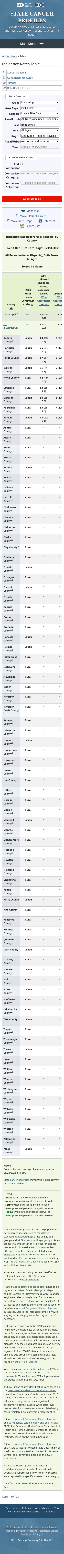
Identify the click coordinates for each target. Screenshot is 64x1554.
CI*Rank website (28, 1361)
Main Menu (28, 44)
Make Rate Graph (21, 221)
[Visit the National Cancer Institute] (24, 3)
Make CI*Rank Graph (33, 216)
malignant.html (30, 1279)
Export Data (33, 226)
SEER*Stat (9, 1254)
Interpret (49, 221)
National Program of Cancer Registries (36, 1308)
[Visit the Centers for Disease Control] (39, 3)
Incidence (11, 56)
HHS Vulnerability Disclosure (24, 1511)
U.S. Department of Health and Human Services (31, 1527)
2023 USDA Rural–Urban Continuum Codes (32, 1390)
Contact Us (51, 1511)
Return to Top (10, 1496)
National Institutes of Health (22, 1530)
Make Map (33, 211)
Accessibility (42, 1508)
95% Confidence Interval (43, 301)
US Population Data (25, 1261)
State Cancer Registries (16, 1179)
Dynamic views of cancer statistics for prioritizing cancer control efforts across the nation (32, 30)
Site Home (11, 1508)
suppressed (28, 1465)
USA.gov (38, 1534)
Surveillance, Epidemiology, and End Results (33, 1422)
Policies (26, 1508)
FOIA (56, 1508)
